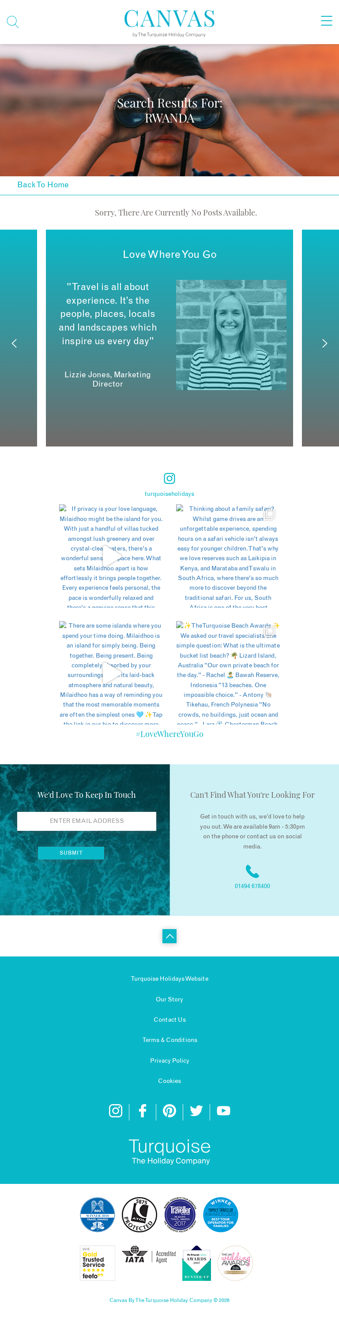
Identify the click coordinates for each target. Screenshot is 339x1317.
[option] (169, 335)
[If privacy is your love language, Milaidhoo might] (111, 556)
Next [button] (324, 343)
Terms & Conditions (169, 1040)
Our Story (169, 1000)
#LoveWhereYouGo (169, 734)
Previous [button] (14, 343)
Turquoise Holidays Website (169, 979)
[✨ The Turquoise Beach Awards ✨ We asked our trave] (228, 673)
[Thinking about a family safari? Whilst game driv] (228, 556)
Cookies (169, 1081)
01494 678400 (252, 886)
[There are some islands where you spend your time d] (111, 673)
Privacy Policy (169, 1061)
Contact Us (170, 1020)
